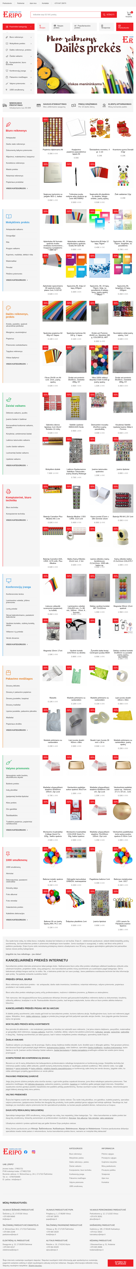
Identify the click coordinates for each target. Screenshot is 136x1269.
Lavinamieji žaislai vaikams (17, 453)
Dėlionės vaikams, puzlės (16, 413)
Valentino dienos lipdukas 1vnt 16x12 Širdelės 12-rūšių (52, 427)
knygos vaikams (38, 1032)
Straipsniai (105, 28)
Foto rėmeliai (11, 901)
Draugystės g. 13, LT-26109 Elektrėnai (17, 1244)
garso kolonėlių (22, 1068)
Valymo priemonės (17, 84)
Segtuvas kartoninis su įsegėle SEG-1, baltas (52, 195)
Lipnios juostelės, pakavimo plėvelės (21, 711)
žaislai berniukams (62, 1050)
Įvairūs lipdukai (123, 469)
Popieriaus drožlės (14, 724)
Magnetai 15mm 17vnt (52, 651)
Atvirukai (9, 873)
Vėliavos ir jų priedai (14, 632)
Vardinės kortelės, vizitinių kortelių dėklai (20, 624)
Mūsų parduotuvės (109, 1166)
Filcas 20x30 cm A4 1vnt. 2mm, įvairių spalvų (53, 380)
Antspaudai (11, 138)
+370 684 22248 (9, 1232)
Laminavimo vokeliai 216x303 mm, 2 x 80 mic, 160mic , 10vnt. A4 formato (76, 609)
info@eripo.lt (16, 1180)
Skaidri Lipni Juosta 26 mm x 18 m (99, 741)
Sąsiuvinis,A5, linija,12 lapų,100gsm (76, 287)
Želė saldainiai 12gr (123, 194)
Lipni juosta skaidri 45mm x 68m (76, 741)
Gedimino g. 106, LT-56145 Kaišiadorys (105, 1229)
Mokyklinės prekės (17, 44)
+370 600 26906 (96, 1247)
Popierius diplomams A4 (53, 150)
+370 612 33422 (96, 1232)
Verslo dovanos (12, 638)
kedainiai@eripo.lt (96, 1250)
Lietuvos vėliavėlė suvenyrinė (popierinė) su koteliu (52, 608)
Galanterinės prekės (14, 907)
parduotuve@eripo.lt (10, 1234)
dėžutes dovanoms (36, 1084)
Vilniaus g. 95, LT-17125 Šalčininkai (60, 1229)
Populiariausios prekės (82, 27)
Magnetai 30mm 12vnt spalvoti (123, 607)
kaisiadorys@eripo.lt (97, 1234)
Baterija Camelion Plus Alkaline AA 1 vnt (52, 518)
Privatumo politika (108, 1170)
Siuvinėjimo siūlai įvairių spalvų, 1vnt (123, 334)
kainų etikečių (36, 1068)
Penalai (9, 267)
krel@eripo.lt (51, 1234)
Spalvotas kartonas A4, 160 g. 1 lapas (76, 334)
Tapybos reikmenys (14, 351)
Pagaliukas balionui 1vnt (100, 879)
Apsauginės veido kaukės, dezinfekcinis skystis (17, 776)
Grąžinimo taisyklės (109, 1162)
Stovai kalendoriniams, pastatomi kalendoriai (20, 616)
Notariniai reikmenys (14, 176)
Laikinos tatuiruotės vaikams (18, 440)
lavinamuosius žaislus (56, 1048)
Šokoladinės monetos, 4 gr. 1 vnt (100, 151)
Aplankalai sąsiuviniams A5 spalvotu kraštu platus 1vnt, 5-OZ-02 (53, 288)
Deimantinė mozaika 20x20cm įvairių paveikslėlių (99, 427)
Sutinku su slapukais (120, 1263)
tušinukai (99, 1032)
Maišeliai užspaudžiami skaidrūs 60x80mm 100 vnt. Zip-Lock (99, 789)
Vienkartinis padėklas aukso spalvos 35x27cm (76, 788)
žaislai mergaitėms (79, 1050)
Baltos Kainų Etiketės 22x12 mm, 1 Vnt (76, 560)
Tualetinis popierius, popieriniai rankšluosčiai (19, 823)
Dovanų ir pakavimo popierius (18, 692)
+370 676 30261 (96, 1216)
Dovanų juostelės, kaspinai (17, 698)
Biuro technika (12, 507)
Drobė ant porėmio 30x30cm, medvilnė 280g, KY (123, 380)
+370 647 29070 (60, 3)
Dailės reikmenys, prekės (20, 50)
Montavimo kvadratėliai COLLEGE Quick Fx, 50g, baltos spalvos (76, 834)
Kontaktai (45, 3)
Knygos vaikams (13, 248)
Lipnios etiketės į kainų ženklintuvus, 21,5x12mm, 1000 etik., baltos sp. (100, 562)
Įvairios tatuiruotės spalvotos (99, 470)
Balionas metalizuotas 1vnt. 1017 (123, 880)
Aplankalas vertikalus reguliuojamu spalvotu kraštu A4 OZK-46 (76, 243)
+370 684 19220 (52, 1232)
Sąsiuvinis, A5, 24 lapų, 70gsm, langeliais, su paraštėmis (123, 243)
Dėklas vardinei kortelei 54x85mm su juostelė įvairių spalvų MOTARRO (123, 654)
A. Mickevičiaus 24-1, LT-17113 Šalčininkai (19, 1229)
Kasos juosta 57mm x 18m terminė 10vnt (100, 518)
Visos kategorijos (16, 188)
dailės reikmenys (33, 1016)
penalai (107, 1032)
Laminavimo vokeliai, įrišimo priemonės (18, 601)
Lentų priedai (11, 609)
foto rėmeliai (93, 1118)
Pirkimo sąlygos (108, 1154)
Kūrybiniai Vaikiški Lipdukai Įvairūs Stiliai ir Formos (123, 427)
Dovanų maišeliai (13, 705)
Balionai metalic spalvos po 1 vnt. (53, 880)
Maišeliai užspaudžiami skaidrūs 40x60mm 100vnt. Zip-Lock (53, 789)
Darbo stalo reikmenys (15, 144)
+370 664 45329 (52, 1247)
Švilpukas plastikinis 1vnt (76, 921)
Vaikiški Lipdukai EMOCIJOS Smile (76, 426)
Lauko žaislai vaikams (15, 447)
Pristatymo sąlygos (109, 1158)
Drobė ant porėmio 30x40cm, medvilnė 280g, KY (76, 380)
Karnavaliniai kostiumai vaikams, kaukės (19, 426)
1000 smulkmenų (17, 90)
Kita (7, 242)
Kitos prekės (11, 803)
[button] (19, 27)
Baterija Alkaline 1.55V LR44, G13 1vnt (76, 518)
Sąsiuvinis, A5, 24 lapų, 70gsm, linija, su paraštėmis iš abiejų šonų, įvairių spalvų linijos (99, 290)
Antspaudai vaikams (14, 229)
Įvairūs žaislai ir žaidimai (16, 419)
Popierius (10, 339)
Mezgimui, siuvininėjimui (16, 332)
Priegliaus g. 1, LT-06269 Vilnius (58, 1214)
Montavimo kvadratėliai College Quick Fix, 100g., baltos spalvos (53, 834)
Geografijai (10, 236)
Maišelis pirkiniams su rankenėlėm (76, 699)
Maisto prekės (12, 169)
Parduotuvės (7, 3)
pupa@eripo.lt (51, 1219)
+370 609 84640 (9, 1216)
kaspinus (74, 1084)
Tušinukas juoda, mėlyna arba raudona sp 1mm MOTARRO (76, 196)
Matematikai (11, 261)
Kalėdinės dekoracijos (15, 913)
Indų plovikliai (11, 790)
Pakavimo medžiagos (18, 77)
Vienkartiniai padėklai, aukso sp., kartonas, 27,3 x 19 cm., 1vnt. (123, 789)
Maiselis (53, 698)
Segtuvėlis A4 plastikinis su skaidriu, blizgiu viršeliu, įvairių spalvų (100, 196)
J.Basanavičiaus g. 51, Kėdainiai (102, 1244)
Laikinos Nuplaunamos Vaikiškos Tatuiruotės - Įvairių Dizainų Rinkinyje (76, 471)
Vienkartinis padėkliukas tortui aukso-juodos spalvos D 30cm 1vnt (123, 834)
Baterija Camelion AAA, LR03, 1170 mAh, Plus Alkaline (53, 561)
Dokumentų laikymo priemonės (19, 150)
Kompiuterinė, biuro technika (16, 63)
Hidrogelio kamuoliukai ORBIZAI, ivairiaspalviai (76, 880)
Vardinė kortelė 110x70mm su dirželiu (76, 652)
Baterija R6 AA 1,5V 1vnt (123, 517)
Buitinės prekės (12, 784)
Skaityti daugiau (35, 1266)
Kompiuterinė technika (15, 514)
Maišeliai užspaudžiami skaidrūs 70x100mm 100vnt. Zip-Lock (99, 834)
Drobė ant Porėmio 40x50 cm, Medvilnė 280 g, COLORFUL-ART (99, 335)
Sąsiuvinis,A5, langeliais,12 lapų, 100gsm (123, 288)
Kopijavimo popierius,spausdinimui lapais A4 (76, 152)
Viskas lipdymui (12, 358)
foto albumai (82, 1118)
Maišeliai (9, 718)
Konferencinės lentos (15, 594)
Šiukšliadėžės (12, 815)
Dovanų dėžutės (13, 686)
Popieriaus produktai (14, 182)
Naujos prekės (58, 27)
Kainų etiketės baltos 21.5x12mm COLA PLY (123, 560)
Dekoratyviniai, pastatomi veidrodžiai (16, 881)
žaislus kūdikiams (95, 1048)
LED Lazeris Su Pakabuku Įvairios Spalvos (123, 923)
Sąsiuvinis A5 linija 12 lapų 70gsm (100, 242)
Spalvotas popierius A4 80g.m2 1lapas (52, 334)
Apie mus (33, 3)
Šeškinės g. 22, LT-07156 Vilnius (15, 1214)
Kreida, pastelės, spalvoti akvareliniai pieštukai (16, 325)
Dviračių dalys (12, 888)
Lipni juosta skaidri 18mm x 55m (123, 699)
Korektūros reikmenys (15, 163)
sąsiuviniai (115, 1032)
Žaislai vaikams (16, 56)
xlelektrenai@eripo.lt (10, 1250)
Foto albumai (11, 894)
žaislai (43, 1016)
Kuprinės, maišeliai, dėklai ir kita (19, 255)
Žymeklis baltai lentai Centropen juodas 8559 (100, 652)
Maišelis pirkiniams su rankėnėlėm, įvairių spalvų (123, 742)
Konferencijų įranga (18, 71)
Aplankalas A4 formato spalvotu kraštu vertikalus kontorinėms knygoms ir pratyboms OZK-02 (52, 245)
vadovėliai (125, 1032)
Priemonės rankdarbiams (16, 345)
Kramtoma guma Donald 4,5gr (123, 151)
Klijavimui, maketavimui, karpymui (20, 157)
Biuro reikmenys (16, 37)
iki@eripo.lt (7, 1219)
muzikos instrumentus (113, 1048)
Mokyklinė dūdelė (53, 469)
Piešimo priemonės (14, 274)
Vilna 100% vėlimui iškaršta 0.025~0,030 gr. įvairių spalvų (100, 380)
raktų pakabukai (106, 1118)
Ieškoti (110, 15)
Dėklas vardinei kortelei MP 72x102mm (99, 607)
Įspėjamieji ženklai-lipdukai (17, 796)
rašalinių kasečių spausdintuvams (58, 1068)
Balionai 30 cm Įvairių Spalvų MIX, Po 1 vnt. (53, 922)
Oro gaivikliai (11, 809)
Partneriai (20, 3)
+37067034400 (14, 1177)
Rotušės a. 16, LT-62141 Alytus (58, 1244)
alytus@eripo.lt (52, 1250)
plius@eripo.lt (95, 1219)
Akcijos (42, 28)
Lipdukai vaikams (13, 459)
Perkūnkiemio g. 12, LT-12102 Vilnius (104, 1214)
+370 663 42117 (9, 1247)
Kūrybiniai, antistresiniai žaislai (19, 434)
